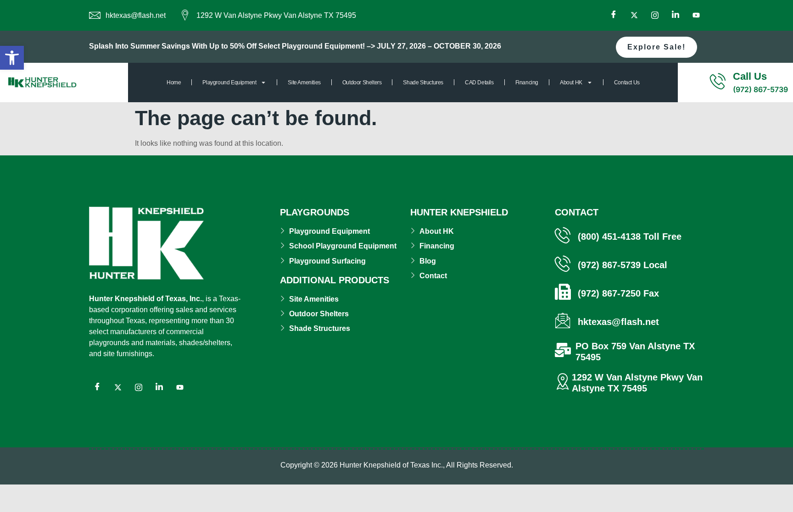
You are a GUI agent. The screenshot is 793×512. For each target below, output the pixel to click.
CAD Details (479, 82)
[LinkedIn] (675, 15)
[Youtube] (696, 15)
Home (174, 82)
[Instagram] (655, 15)
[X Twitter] (634, 15)
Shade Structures (423, 82)
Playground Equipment (229, 82)
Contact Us (627, 82)
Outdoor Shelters (362, 82)
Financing (526, 82)
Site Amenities (304, 82)
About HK (571, 82)
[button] (12, 58)
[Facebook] (613, 15)
